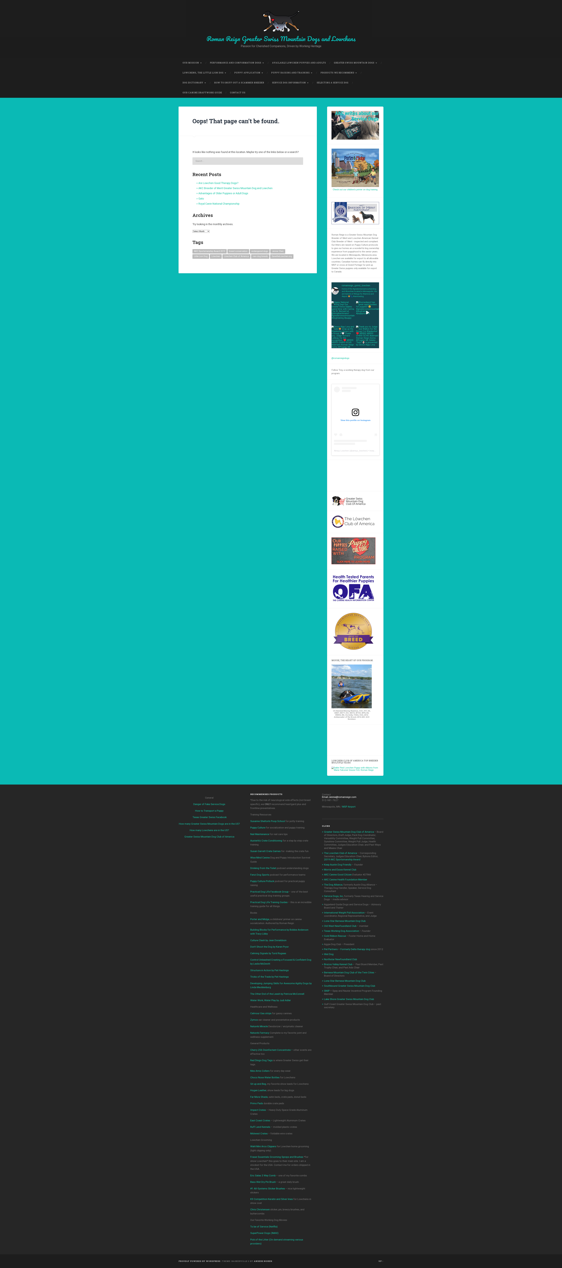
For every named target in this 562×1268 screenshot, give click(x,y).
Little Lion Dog (201, 256)
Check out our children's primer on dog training (355, 189)
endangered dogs (259, 251)
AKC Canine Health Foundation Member (345, 879)
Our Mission (191, 62)
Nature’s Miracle (259, 1026)
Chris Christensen (260, 1209)
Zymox (254, 1019)
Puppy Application (247, 72)
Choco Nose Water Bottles (265, 1077)
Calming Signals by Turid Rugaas (268, 953)
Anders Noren (263, 1261)
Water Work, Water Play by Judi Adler (270, 1000)
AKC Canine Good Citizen (338, 874)
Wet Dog (329, 954)
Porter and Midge (259, 919)
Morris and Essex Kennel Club (340, 869)
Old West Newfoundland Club (340, 925)
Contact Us (237, 92)
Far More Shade (259, 1096)
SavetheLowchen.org (282, 256)
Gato (201, 198)
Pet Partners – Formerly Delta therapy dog (347, 949)
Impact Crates (258, 1109)
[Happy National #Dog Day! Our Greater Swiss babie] (343, 312)
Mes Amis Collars (260, 1070)
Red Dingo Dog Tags (261, 1060)
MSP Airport (348, 806)
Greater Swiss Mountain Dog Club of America (209, 836)
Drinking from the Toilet (263, 868)
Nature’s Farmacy (259, 1032)
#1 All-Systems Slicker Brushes (267, 1188)
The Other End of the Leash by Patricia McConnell (277, 993)
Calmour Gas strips (260, 1013)
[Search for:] (247, 161)
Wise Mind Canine (260, 857)
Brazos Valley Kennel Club (338, 964)
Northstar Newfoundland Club (340, 959)
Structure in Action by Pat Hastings (269, 970)
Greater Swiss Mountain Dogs (354, 62)
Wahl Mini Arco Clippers (263, 1146)
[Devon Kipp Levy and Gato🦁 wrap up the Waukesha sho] (343, 337)
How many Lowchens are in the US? (209, 830)
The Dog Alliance (333, 884)
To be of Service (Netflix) (264, 1226)
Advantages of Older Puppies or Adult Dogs (223, 193)
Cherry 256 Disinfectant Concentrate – (271, 1049)
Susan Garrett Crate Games (265, 851)
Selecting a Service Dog (332, 82)
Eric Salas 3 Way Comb (263, 1175)
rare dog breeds (260, 256)
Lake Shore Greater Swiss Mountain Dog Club (349, 999)
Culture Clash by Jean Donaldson (268, 940)
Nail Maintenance (259, 834)
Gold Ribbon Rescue (335, 935)
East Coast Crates (260, 1120)
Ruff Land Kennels (260, 1126)
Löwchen (215, 256)
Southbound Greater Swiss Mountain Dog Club (349, 985)
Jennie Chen (278, 251)
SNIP (327, 990)
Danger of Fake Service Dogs (209, 804)
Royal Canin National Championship (218, 203)
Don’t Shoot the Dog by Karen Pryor (269, 946)
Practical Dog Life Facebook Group (269, 891)
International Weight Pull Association (344, 912)
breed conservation (238, 251)
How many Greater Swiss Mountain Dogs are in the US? (209, 823)
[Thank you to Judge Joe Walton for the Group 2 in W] (367, 337)
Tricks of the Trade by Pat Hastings (269, 976)
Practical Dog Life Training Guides (269, 902)
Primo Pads (256, 1103)
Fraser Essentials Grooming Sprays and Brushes (276, 1156)
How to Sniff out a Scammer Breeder (239, 82)
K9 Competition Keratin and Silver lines (271, 1199)
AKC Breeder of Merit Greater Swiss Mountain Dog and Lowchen (235, 188)
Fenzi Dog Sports (259, 874)
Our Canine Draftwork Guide (202, 92)
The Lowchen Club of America (340, 853)
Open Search (380, 93)
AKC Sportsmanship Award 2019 (209, 251)
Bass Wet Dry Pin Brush (263, 1181)
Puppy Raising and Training (290, 72)
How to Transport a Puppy (209, 810)
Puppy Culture (257, 827)
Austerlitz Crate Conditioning (266, 840)
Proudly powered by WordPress (199, 1261)
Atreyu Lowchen (341, 451)
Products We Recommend (337, 72)
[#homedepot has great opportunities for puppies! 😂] (367, 312)
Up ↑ (380, 1261)
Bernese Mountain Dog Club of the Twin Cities (349, 972)
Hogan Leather (258, 1090)
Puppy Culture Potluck (262, 881)
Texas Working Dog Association (341, 930)
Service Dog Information (289, 82)
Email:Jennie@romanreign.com (339, 797)
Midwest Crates (259, 1133)
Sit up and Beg (258, 1083)
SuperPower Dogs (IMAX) (264, 1233)
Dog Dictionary (193, 82)
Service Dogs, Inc (333, 896)
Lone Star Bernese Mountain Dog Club (345, 920)
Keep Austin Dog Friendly (337, 864)
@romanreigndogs (340, 358)
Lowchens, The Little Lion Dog (203, 72)
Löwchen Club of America (236, 256)
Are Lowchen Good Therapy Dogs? (218, 183)
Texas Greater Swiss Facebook (210, 817)
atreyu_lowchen (359, 451)
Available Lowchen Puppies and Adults (299, 62)
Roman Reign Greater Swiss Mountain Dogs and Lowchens (281, 38)
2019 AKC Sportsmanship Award (342, 859)
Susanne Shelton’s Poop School (267, 821)
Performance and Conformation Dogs (235, 62)
